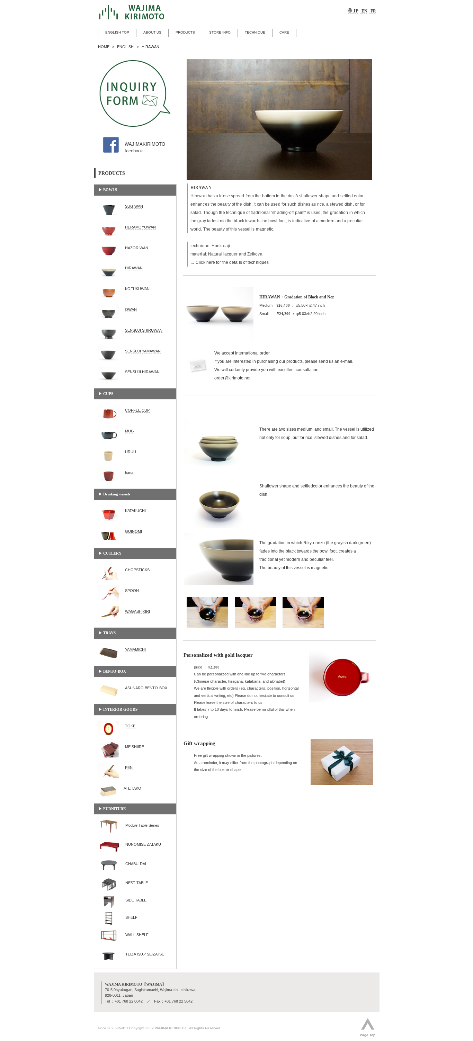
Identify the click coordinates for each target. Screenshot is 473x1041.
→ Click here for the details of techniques (229, 262)
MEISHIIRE (134, 747)
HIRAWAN (134, 268)
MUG (129, 431)
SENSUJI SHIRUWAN (143, 330)
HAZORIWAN (136, 248)
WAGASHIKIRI (137, 611)
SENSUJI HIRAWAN (142, 372)
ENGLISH (125, 47)
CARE (284, 32)
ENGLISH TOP (117, 32)
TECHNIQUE (255, 32)
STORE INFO (220, 32)
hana (129, 472)
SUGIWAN (134, 206)
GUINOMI (133, 531)
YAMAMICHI (135, 649)
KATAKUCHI (135, 511)
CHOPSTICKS (137, 570)
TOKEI (130, 726)
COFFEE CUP (137, 410)
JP (355, 11)
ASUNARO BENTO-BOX (146, 688)
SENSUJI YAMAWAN (143, 351)
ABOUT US (152, 32)
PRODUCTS (185, 32)
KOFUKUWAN (137, 289)
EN (363, 11)
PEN (129, 767)
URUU (130, 452)
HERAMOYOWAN (140, 227)
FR (372, 11)
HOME (103, 47)
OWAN (131, 309)
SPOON (132, 591)
